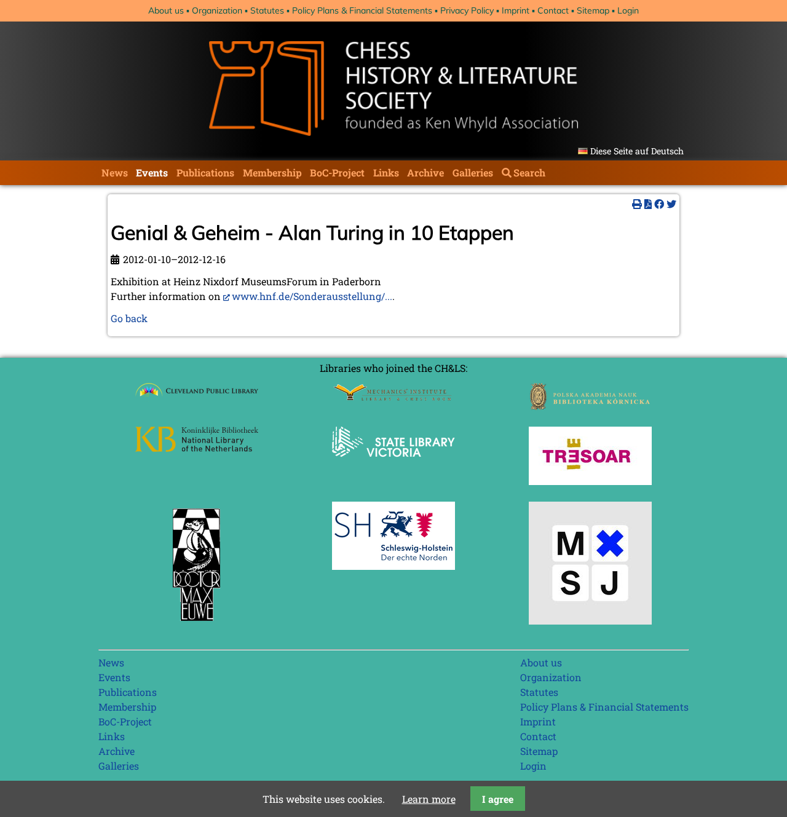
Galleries (473, 172)
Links (386, 172)
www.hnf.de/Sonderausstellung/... (312, 296)
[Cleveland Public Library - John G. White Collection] (196, 398)
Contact (553, 10)
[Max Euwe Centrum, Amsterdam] (196, 623)
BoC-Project (337, 172)
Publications (205, 172)
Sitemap (593, 10)
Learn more (429, 798)
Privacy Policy (467, 10)
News (114, 172)
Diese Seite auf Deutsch (637, 151)
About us (166, 10)
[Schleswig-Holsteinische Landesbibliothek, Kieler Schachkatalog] (393, 565)
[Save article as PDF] (648, 203)
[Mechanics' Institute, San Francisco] (393, 397)
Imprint (515, 10)
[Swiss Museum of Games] (590, 620)
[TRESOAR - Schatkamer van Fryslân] (590, 481)
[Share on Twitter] (671, 203)
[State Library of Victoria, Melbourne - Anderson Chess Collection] (393, 463)
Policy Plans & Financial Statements (362, 10)
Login (628, 10)
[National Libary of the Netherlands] (196, 447)
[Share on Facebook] (659, 203)
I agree (497, 798)
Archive (425, 172)
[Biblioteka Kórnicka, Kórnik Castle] (590, 406)
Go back (129, 318)
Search (529, 172)
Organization (217, 10)
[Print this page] (637, 203)
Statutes (267, 10)
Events (152, 172)
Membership (272, 172)
